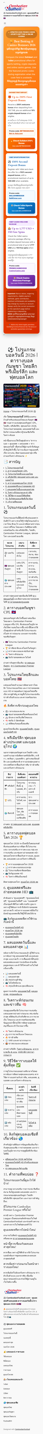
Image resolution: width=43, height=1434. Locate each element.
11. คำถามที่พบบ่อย (13, 502)
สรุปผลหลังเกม (15, 994)
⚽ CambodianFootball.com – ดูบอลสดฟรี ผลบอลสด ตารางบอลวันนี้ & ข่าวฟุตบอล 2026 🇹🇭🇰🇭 (21, 15)
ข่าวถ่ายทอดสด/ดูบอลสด (18, 602)
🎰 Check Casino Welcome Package (21, 280)
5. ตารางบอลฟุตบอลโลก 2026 (18, 483)
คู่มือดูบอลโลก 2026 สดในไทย (18, 1159)
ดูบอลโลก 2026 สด (29, 882)
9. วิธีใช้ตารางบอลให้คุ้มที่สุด (17, 495)
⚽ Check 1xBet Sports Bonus (21, 208)
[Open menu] (4, 23)
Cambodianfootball (22, 1429)
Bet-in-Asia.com (16, 133)
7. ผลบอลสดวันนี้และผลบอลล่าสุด (19, 489)
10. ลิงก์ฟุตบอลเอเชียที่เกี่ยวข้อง (19, 499)
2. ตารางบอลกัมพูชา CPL (16, 471)
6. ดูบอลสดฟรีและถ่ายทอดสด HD (20, 486)
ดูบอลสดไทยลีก (26, 729)
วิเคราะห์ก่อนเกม (24, 1049)
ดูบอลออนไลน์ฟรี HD (14, 927)
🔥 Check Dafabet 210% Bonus (21, 143)
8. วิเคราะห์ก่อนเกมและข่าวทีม (18, 492)
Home (6, 411)
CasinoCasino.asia (17, 271)
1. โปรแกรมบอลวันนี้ (14, 468)
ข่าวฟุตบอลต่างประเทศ (21, 824)
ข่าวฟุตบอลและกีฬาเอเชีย (16, 1168)
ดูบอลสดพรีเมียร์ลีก (13, 933)
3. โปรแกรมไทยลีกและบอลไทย (19, 474)
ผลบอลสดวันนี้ (24, 991)
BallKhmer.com (15, 198)
